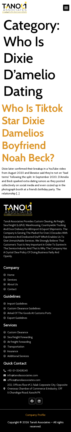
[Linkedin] (39, 401)
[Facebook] (32, 401)
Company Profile (35, 415)
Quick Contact (15, 363)
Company (11, 267)
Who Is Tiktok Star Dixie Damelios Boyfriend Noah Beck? (32, 133)
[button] (66, 8)
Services (10, 325)
